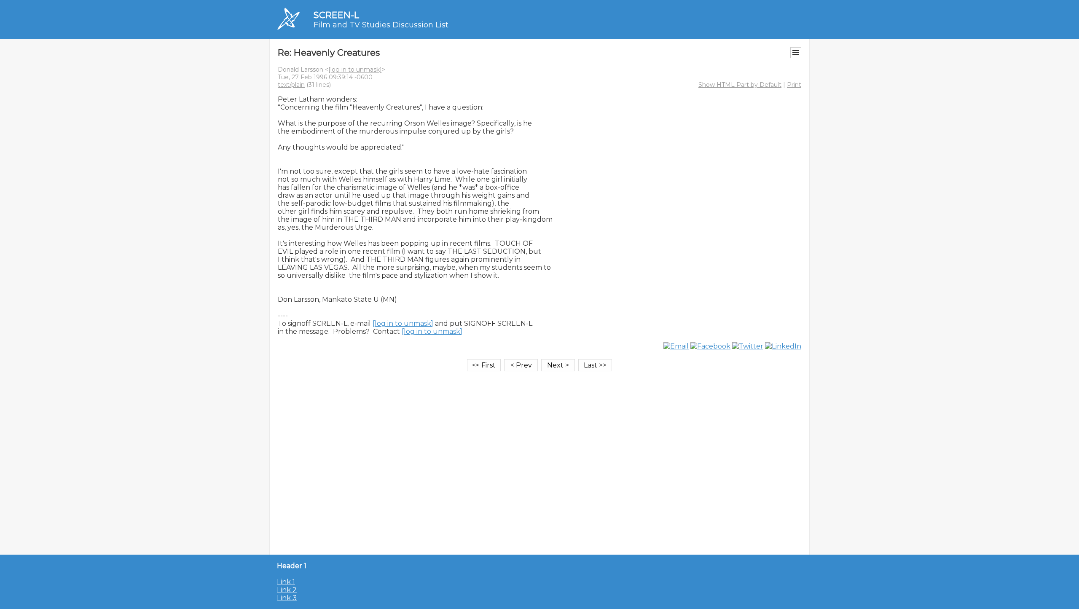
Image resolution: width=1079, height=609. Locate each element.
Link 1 (286, 582)
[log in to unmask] (355, 69)
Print (794, 85)
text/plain (291, 85)
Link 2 (287, 590)
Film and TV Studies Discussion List (381, 25)
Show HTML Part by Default (739, 85)
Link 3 (287, 598)
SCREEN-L (336, 15)
